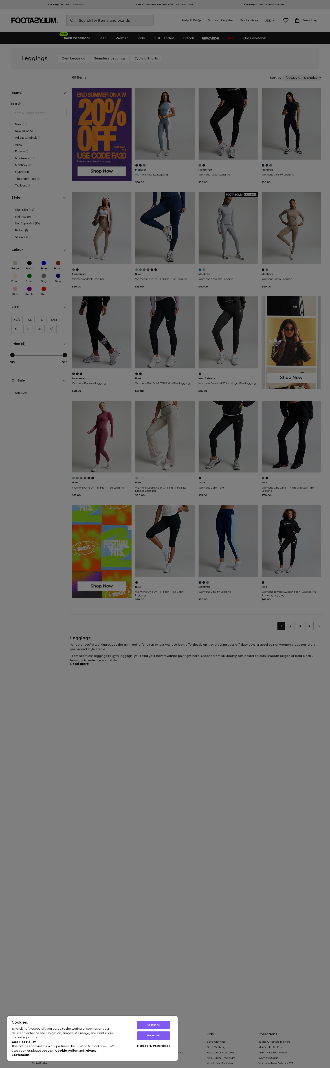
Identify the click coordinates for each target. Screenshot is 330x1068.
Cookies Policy (24, 1042)
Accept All (153, 1024)
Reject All (153, 1035)
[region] (92, 1038)
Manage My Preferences (153, 1045)
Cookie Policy (66, 1050)
